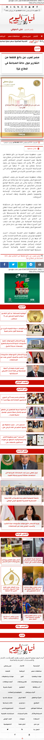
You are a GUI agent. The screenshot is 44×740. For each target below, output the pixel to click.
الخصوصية (8, 724)
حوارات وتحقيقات (8, 676)
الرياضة (22, 671)
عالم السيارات (22, 714)
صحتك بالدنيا (7, 698)
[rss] (18, 7)
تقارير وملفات (22, 682)
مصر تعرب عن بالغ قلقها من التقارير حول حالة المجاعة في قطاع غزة (24, 257)
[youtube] (29, 7)
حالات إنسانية (7, 703)
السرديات (22, 708)
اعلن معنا (22, 724)
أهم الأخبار (22, 451)
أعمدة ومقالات (8, 682)
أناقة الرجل (22, 698)
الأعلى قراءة (22, 534)
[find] (14, 7)
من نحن (36, 724)
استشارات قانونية (7, 714)
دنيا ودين (22, 703)
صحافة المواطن (36, 708)
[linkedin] (26, 7)
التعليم (22, 687)
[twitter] (33, 7)
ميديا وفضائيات (36, 682)
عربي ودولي (26, 36)
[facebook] (37, 7)
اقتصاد (7, 671)
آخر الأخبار (22, 389)
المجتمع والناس (7, 708)
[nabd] (22, 7)
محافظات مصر (14, 36)
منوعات (22, 719)
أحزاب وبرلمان (30, 692)
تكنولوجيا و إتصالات (15, 692)
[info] (11, 7)
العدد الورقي (22, 382)
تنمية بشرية (7, 687)
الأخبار (35, 36)
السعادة (36, 719)
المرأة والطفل (36, 698)
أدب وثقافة (36, 687)
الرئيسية (36, 666)
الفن (22, 676)
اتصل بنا (36, 729)
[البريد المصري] (22, 288)
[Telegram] (30, 265)
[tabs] (7, 7)
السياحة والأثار (37, 714)
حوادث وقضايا (36, 676)
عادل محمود (31, 149)
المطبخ (36, 703)
